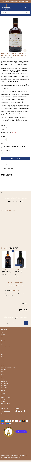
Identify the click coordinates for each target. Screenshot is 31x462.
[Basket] (25, 7)
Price (2, 129)
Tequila (3, 340)
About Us (3, 393)
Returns (3, 401)
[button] (15, 201)
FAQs (2, 379)
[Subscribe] (26, 323)
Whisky (3, 334)
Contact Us (4, 381)
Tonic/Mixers (4, 349)
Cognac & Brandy (5, 344)
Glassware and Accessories (8, 367)
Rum (2, 336)
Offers (2, 371)
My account (4, 387)
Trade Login (4, 385)
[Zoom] (25, 50)
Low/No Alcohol (5, 361)
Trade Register (4, 383)
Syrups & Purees (5, 356)
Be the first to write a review (15, 201)
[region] (15, 297)
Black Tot (3, 57)
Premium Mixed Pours (6, 359)
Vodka (2, 338)
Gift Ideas (3, 369)
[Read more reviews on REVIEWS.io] (23, 310)
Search (3, 377)
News (2, 395)
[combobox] (15, 12)
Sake (2, 363)
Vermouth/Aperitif (5, 347)
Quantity (3, 136)
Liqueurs (3, 342)
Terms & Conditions (6, 397)
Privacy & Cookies (5, 403)
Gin (2, 332)
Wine (2, 365)
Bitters (2, 354)
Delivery (3, 193)
